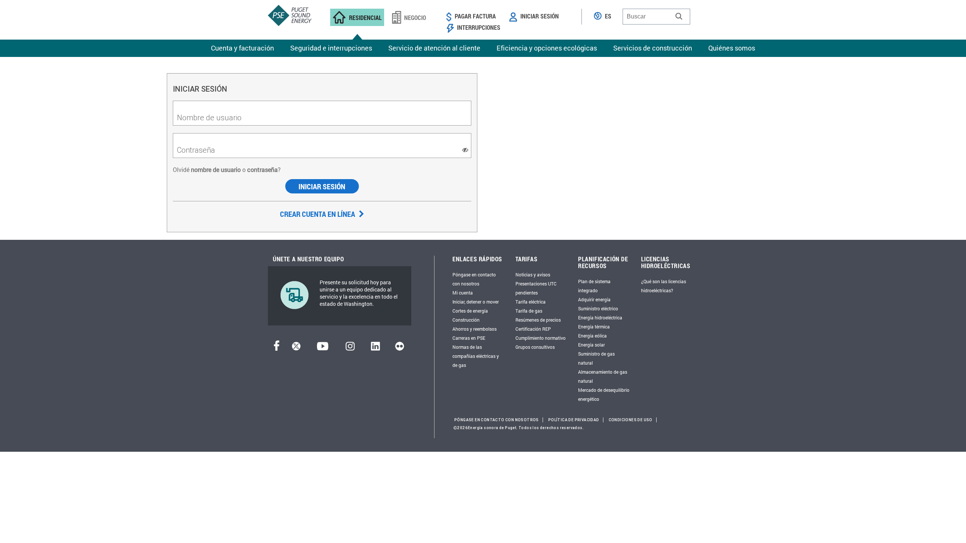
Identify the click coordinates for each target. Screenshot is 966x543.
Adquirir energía (594, 299)
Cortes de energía (470, 311)
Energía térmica (594, 327)
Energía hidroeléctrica (600, 317)
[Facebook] (277, 348)
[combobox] (656, 16)
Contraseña (196, 150)
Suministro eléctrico (598, 308)
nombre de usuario (215, 169)
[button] (679, 16)
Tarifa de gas (528, 311)
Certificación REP (533, 329)
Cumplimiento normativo (540, 338)
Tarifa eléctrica (530, 302)
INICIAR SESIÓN (321, 186)
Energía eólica (592, 336)
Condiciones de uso (630, 419)
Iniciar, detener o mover (475, 302)
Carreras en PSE (468, 338)
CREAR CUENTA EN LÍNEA (318, 214)
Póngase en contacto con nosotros (496, 419)
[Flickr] (399, 348)
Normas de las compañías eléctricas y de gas (475, 356)
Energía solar (591, 345)
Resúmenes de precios (538, 320)
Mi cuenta (462, 293)
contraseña (262, 169)
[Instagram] (350, 348)
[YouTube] (322, 348)
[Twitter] (296, 348)
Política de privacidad (573, 419)
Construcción (466, 320)
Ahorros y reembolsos (474, 329)
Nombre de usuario (209, 117)
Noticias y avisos (532, 275)
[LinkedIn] (375, 348)
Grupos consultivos (535, 347)
